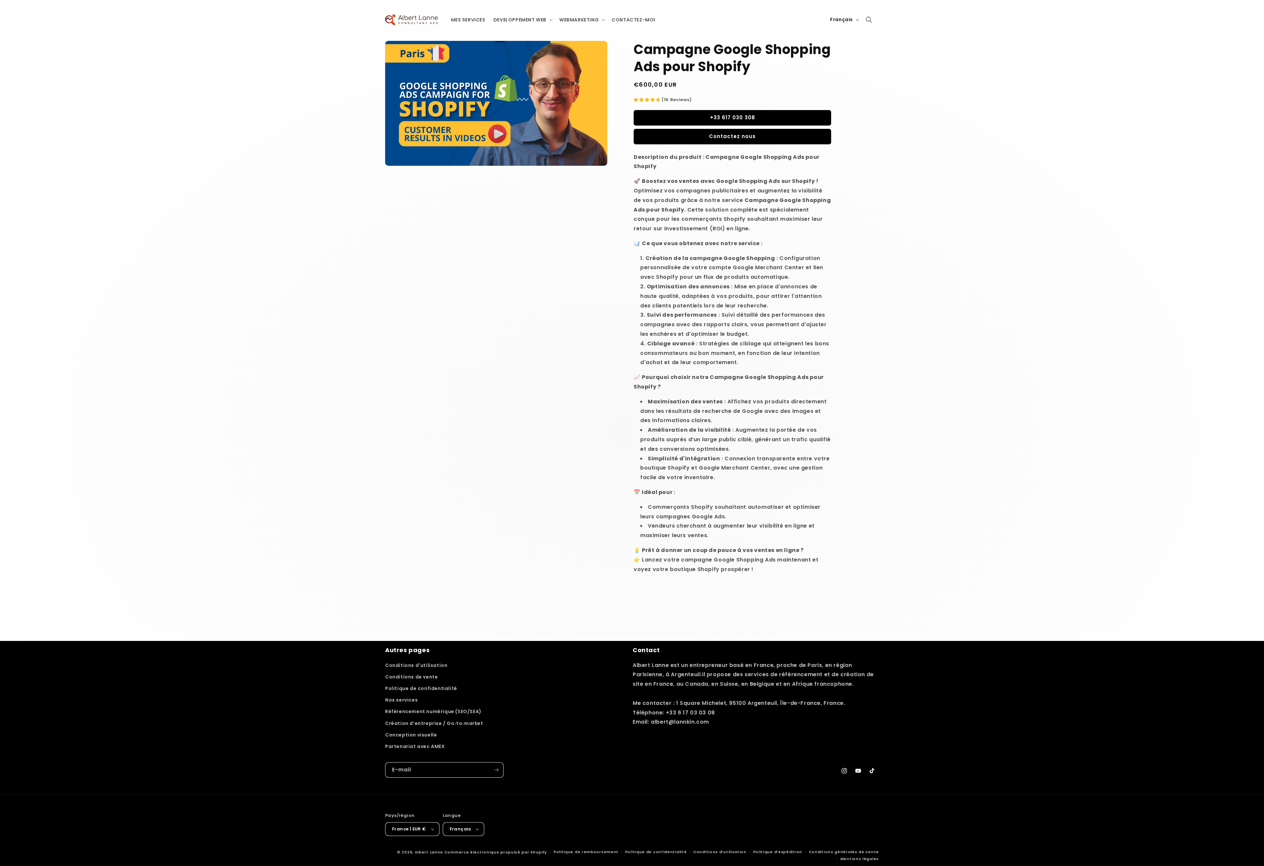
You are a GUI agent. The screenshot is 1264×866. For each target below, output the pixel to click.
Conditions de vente (411, 677)
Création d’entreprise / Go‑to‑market (434, 723)
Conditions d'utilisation (416, 665)
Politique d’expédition (777, 851)
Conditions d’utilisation (720, 851)
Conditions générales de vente (844, 851)
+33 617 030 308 (732, 117)
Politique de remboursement (586, 851)
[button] (522, 20)
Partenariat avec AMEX (415, 746)
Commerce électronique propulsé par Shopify (495, 852)
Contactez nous (732, 136)
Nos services (401, 700)
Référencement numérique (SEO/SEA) (433, 711)
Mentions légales (859, 858)
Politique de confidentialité (421, 688)
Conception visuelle (411, 735)
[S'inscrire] (496, 770)
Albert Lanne (429, 852)
